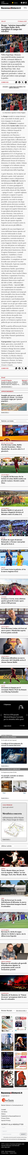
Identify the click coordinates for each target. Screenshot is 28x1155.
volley (3, 567)
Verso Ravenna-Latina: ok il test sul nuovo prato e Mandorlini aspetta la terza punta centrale (14, 631)
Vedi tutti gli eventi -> (6, 386)
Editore (3, 1114)
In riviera (4, 597)
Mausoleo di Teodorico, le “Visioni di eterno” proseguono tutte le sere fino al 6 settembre (14, 997)
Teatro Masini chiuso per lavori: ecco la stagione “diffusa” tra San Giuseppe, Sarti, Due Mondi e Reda (14, 873)
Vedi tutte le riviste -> (21, 1010)
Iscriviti (23, 1134)
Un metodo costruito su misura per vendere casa (12, 776)
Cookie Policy (13, 1153)
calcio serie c (5, 474)
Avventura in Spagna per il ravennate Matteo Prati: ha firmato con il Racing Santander (14, 690)
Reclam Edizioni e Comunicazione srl (12, 1105)
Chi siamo (4, 1112)
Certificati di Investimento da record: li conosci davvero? (12, 744)
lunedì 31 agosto (6, 380)
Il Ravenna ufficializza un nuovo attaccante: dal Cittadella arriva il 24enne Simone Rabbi (13, 660)
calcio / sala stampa (7, 443)
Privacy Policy (5, 1118)
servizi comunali (6, 961)
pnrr (2, 898)
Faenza (3, 868)
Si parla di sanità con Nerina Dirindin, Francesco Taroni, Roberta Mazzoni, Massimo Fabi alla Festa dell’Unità (10, 383)
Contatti (3, 1109)
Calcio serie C (5, 626)
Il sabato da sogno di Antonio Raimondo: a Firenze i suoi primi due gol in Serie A (13, 542)
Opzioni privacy (5, 1120)
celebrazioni (5, 993)
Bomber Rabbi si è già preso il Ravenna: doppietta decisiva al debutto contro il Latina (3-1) (12, 512)
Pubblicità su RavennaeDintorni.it (11, 1116)
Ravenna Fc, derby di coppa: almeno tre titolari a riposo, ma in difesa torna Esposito (13, 934)
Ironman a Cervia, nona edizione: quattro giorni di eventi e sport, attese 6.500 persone (13, 601)
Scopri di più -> (5, 412)
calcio (3, 538)
